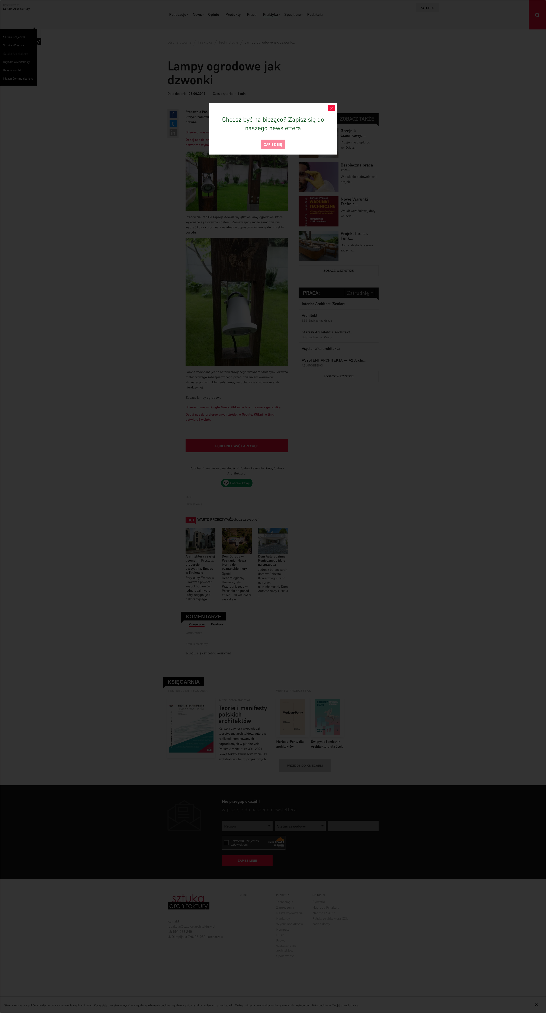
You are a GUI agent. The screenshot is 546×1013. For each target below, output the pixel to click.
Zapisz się (273, 144)
